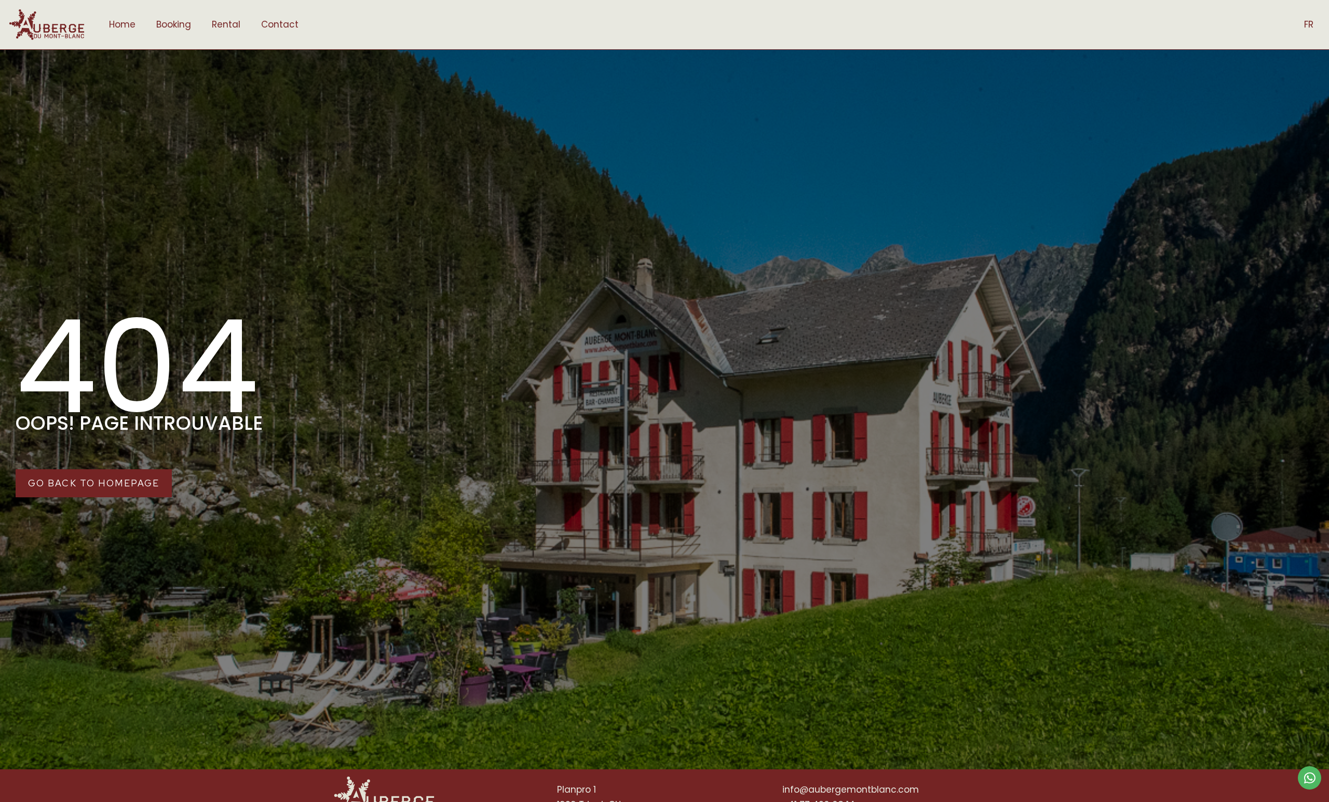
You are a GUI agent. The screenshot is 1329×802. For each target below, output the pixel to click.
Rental (226, 24)
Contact (280, 24)
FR (1308, 24)
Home (122, 24)
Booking (173, 24)
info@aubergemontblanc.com (850, 789)
